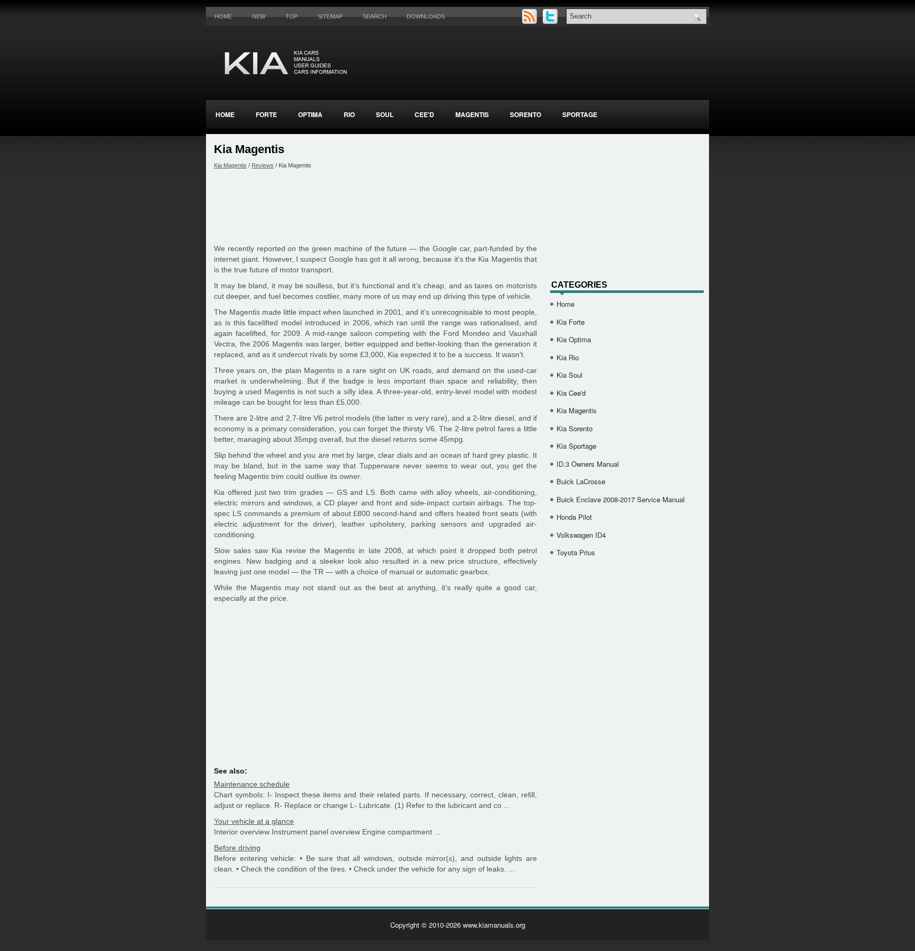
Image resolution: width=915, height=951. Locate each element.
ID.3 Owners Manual (588, 464)
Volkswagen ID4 (581, 535)
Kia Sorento (575, 428)
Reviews (263, 165)
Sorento (525, 114)
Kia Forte (571, 322)
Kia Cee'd (571, 393)
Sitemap (330, 16)
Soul (384, 114)
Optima (310, 114)
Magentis (472, 114)
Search (375, 16)
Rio (349, 114)
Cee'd (424, 114)
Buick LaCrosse (581, 481)
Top (291, 16)
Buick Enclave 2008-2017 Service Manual (621, 499)
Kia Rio (568, 357)
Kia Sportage (576, 446)
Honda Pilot (574, 517)
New (258, 16)
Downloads (426, 16)
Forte (266, 114)
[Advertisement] (375, 206)
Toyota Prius (576, 552)
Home (223, 16)
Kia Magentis (230, 165)
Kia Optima (574, 339)
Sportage (579, 114)
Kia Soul (569, 375)
